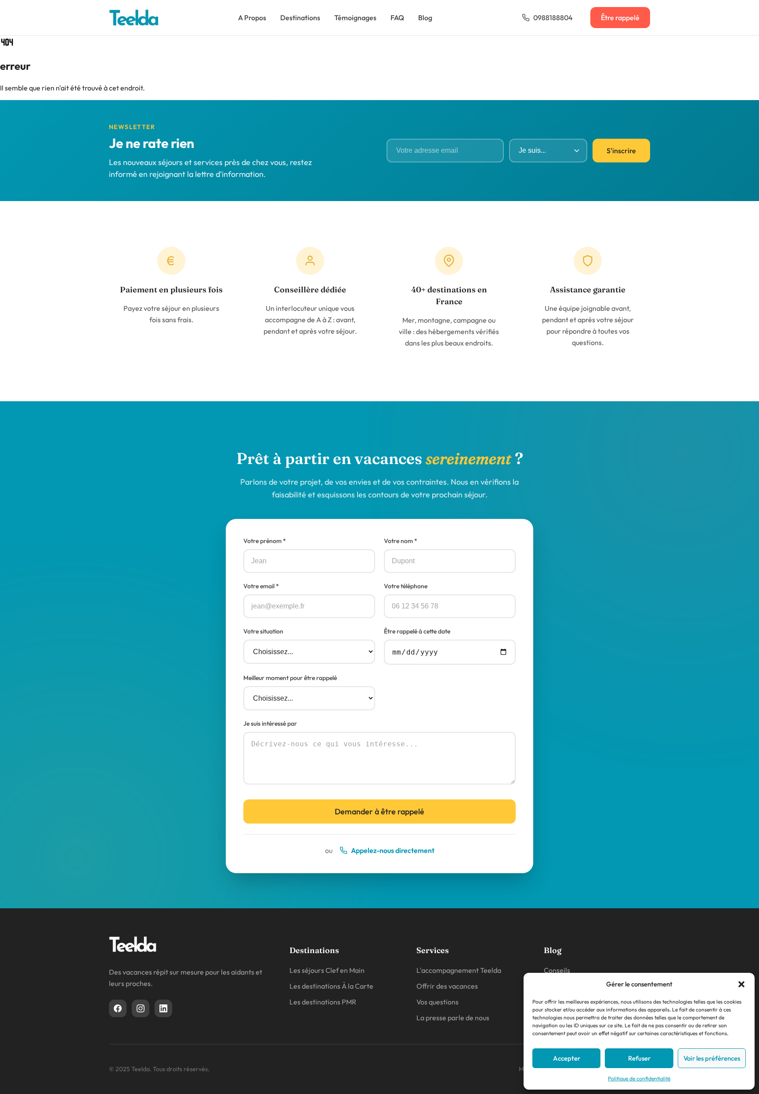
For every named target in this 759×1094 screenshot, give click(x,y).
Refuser (639, 1058)
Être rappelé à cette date (417, 631)
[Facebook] (117, 1008)
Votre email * (261, 586)
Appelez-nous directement (392, 850)
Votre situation (263, 631)
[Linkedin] (163, 1008)
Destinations (300, 17)
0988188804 (553, 17)
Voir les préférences (711, 1058)
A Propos (252, 17)
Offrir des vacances (447, 986)
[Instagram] (140, 1008)
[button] (741, 984)
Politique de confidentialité (639, 1078)
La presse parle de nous (452, 1017)
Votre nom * (400, 541)
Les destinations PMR (322, 1001)
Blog (425, 17)
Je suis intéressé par (270, 723)
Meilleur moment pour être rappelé (290, 678)
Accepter (566, 1058)
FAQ (397, 17)
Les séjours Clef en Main (327, 970)
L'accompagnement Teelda (458, 970)
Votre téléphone (405, 586)
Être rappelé (620, 17)
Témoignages (355, 17)
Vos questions (437, 1001)
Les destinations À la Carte (331, 986)
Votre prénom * (264, 541)
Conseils (557, 970)
